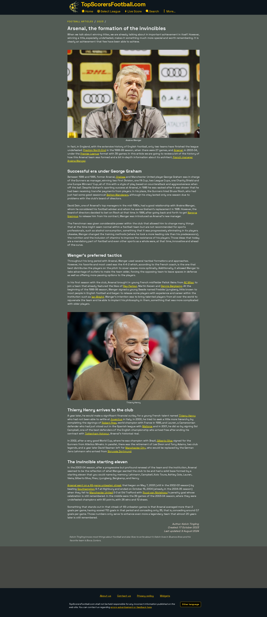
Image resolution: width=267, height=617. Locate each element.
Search (154, 11)
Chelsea (120, 176)
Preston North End (94, 150)
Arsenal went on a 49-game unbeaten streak (94, 485)
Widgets (165, 595)
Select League (110, 11)
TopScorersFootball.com (113, 4)
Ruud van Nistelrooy (155, 492)
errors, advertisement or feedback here (131, 607)
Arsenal (178, 150)
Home (89, 11)
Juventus (116, 419)
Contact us (124, 595)
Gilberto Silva (165, 440)
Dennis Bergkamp (171, 286)
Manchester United (101, 492)
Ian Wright (98, 296)
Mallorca (147, 426)
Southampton (86, 488)
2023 (100, 21)
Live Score (134, 11)
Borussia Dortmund (119, 451)
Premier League (89, 153)
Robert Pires (109, 422)
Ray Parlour (130, 286)
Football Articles (80, 21)
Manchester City (135, 447)
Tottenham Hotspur (97, 433)
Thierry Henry (187, 415)
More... (170, 11)
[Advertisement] (133, 567)
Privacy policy (145, 595)
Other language (190, 604)
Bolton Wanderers (117, 194)
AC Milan (189, 282)
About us (105, 595)
